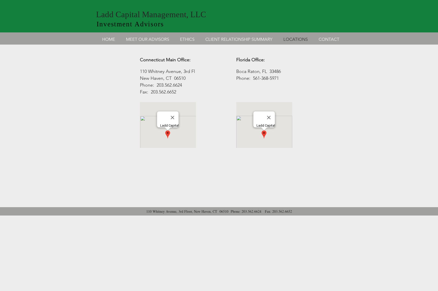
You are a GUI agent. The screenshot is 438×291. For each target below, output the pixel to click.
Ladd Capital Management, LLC (151, 14)
